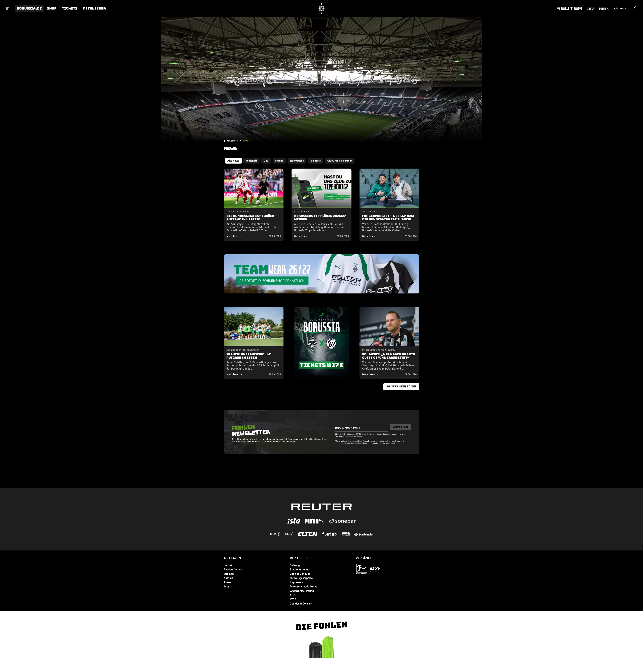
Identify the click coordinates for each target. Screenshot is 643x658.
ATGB (293, 599)
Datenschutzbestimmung (393, 434)
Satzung (295, 565)
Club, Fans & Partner (339, 160)
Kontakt (228, 565)
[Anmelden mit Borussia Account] (635, 8)
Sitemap (229, 574)
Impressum (296, 582)
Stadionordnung (299, 569)
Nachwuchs (297, 160)
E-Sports (315, 160)
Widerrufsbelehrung (302, 591)
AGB (292, 595)
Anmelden (400, 427)
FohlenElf (251, 160)
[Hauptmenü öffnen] (7, 8)
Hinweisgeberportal (302, 578)
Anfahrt (228, 578)
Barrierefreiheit (233, 569)
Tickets (69, 8)
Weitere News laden (401, 386)
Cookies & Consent (301, 603)
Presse (227, 582)
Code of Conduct (300, 574)
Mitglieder (94, 8)
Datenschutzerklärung (385, 443)
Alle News (233, 160)
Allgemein (232, 558)
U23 (266, 160)
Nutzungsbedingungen (344, 436)
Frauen (279, 160)
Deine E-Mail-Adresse (347, 428)
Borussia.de (29, 8)
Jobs (226, 586)
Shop (52, 8)
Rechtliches (300, 558)
